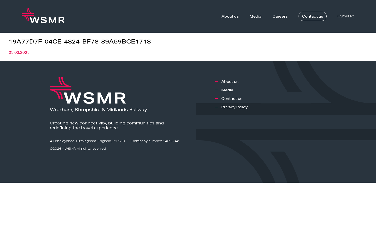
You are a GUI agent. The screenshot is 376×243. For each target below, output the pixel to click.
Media (256, 16)
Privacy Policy (234, 107)
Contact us (312, 16)
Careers (280, 16)
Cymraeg (345, 16)
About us (230, 16)
